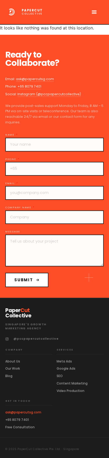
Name (10, 134)
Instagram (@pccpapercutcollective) (49, 94)
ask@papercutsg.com (35, 79)
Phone (11, 159)
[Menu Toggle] (94, 12)
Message (12, 231)
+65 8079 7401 (29, 86)
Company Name (18, 207)
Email (10, 183)
